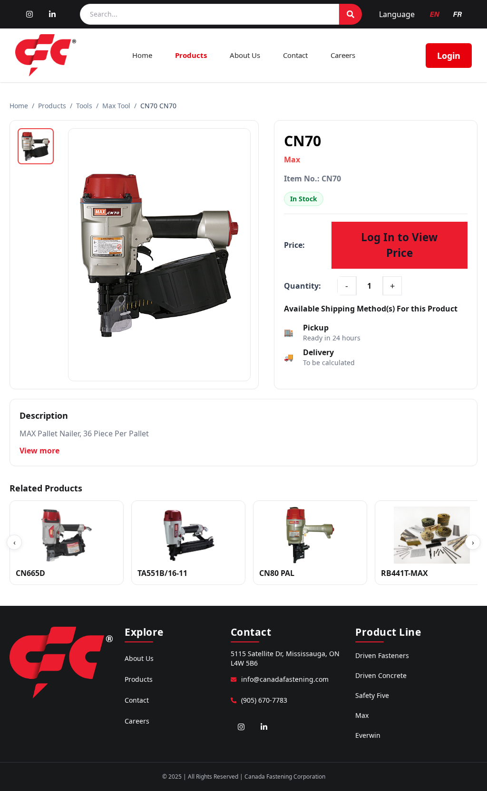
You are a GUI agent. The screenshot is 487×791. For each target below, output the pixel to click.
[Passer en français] (457, 14)
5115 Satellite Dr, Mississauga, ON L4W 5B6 (285, 658)
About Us (245, 55)
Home (142, 55)
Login (448, 55)
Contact (295, 55)
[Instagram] (29, 14)
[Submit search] (350, 14)
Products (191, 55)
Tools (84, 105)
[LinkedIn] (52, 14)
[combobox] (209, 14)
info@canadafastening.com (285, 679)
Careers (343, 55)
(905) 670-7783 (264, 700)
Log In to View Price (399, 245)
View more (39, 450)
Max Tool (116, 105)
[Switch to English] (434, 14)
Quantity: (302, 286)
